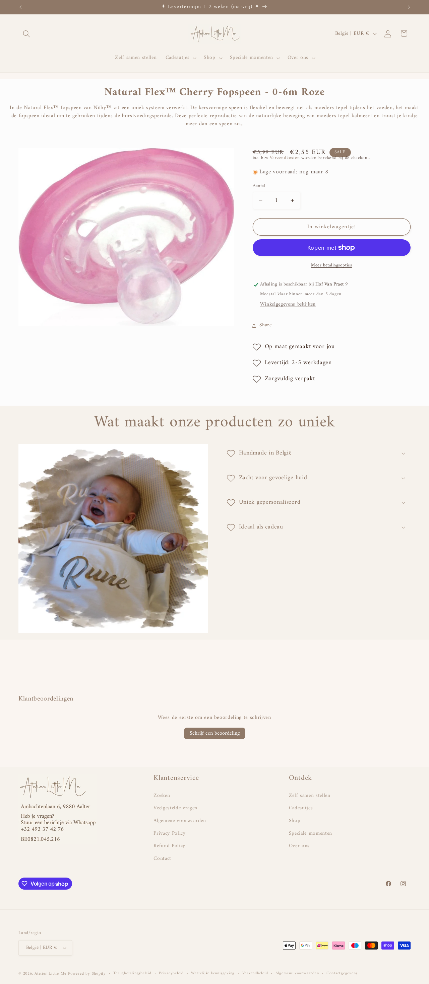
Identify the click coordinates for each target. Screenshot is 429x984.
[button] (26, 33)
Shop (295, 820)
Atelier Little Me (50, 973)
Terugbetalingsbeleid (132, 973)
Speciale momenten (310, 833)
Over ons (299, 845)
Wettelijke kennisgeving (213, 973)
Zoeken (162, 796)
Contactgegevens (342, 973)
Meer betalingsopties (331, 265)
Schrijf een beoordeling (215, 733)
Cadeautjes (301, 808)
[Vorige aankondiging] (20, 7)
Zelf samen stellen (309, 796)
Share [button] (265, 325)
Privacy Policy (169, 833)
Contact (162, 858)
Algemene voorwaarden (180, 820)
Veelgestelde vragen (175, 808)
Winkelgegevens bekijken (288, 304)
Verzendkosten (285, 158)
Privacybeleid (171, 973)
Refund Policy (169, 845)
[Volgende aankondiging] (409, 7)
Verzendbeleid (255, 973)
